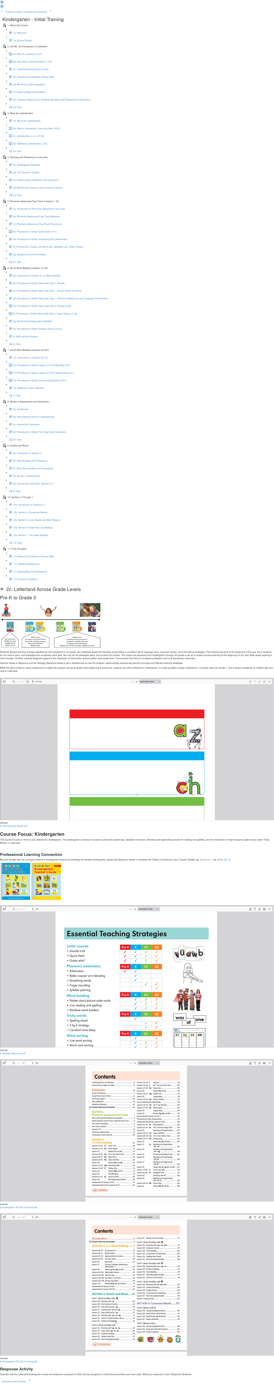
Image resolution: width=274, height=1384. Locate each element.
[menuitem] (2, 7)
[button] (2, 2)
